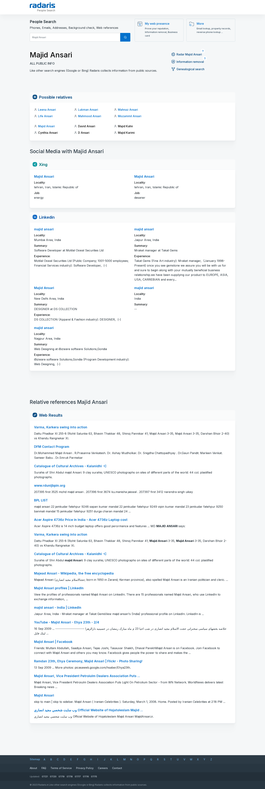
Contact (117, 768)
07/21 (45, 776)
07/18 (70, 776)
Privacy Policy (85, 768)
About (33, 768)
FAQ (43, 768)
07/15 (94, 776)
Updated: (35, 776)
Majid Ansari (46, 126)
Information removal (190, 62)
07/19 (62, 776)
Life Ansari (45, 116)
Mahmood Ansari (89, 116)
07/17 (78, 776)
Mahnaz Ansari (128, 109)
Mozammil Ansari (129, 116)
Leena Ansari (47, 109)
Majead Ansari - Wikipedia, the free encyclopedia (74, 573)
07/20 (53, 776)
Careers (103, 768)
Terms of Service (61, 768)
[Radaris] (42, 5)
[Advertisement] (132, 84)
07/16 (86, 776)
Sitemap (35, 759)
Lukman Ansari (88, 109)
